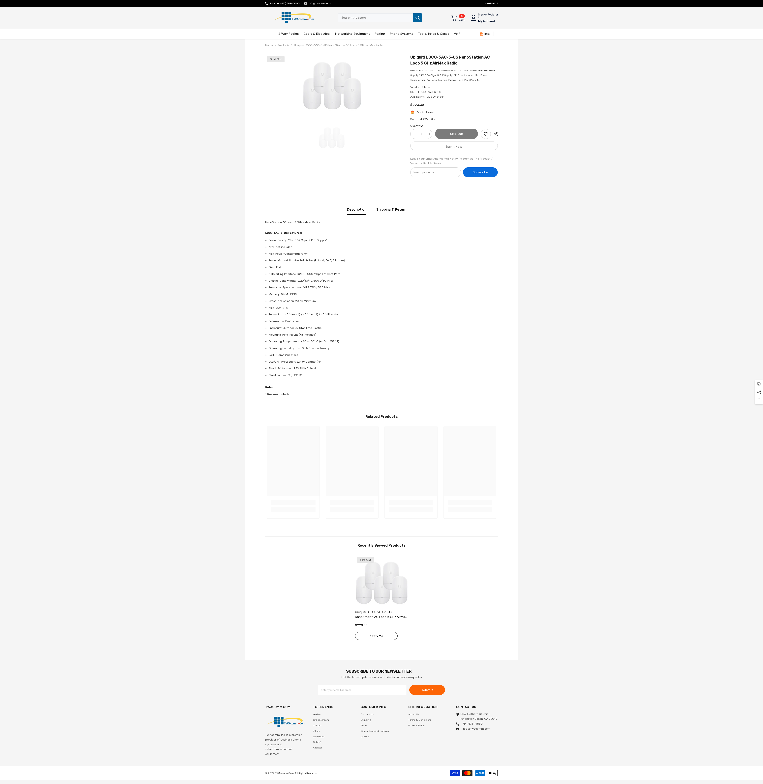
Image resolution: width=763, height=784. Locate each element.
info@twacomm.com (320, 3)
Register (493, 14)
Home (269, 45)
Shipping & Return (391, 209)
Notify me (376, 636)
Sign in (481, 16)
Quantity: (416, 126)
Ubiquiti (427, 87)
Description (356, 209)
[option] (332, 84)
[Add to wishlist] (486, 134)
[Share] (494, 134)
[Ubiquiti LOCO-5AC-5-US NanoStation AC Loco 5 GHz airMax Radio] (381, 581)
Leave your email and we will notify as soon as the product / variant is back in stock (451, 161)
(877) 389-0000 (290, 3)
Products (284, 45)
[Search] (380, 17)
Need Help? (491, 3)
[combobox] (375, 17)
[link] (484, 34)
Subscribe (480, 172)
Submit (427, 690)
